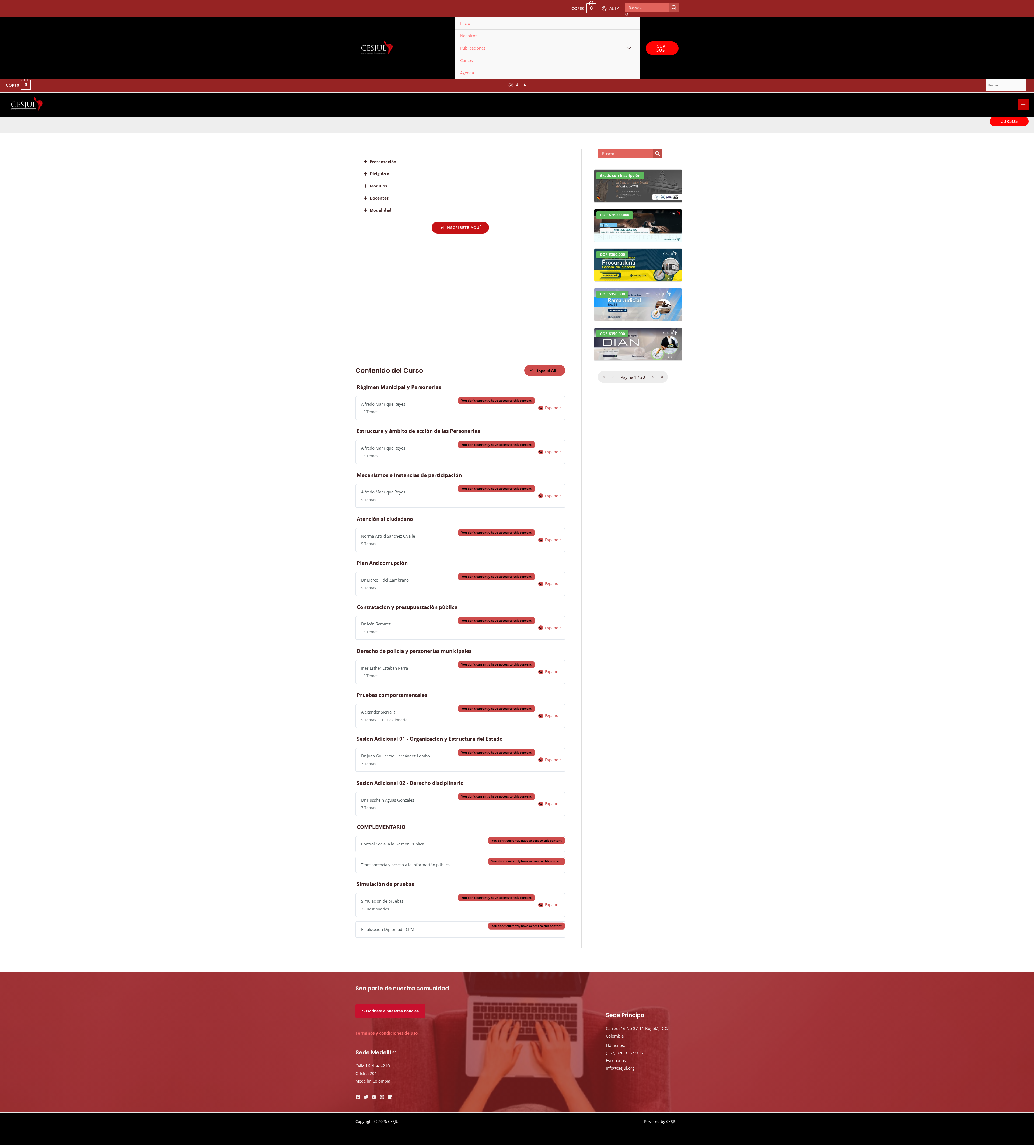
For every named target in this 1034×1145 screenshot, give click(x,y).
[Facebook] (357, 1097)
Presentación (383, 161)
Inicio (465, 23)
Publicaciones (472, 48)
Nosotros (468, 35)
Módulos (378, 186)
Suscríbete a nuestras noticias (390, 1011)
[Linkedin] (390, 1097)
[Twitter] (366, 1097)
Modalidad (381, 210)
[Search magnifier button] (674, 7)
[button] (460, 162)
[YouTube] (374, 1097)
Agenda (467, 72)
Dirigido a (379, 173)
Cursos (466, 60)
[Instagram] (382, 1097)
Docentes (379, 198)
